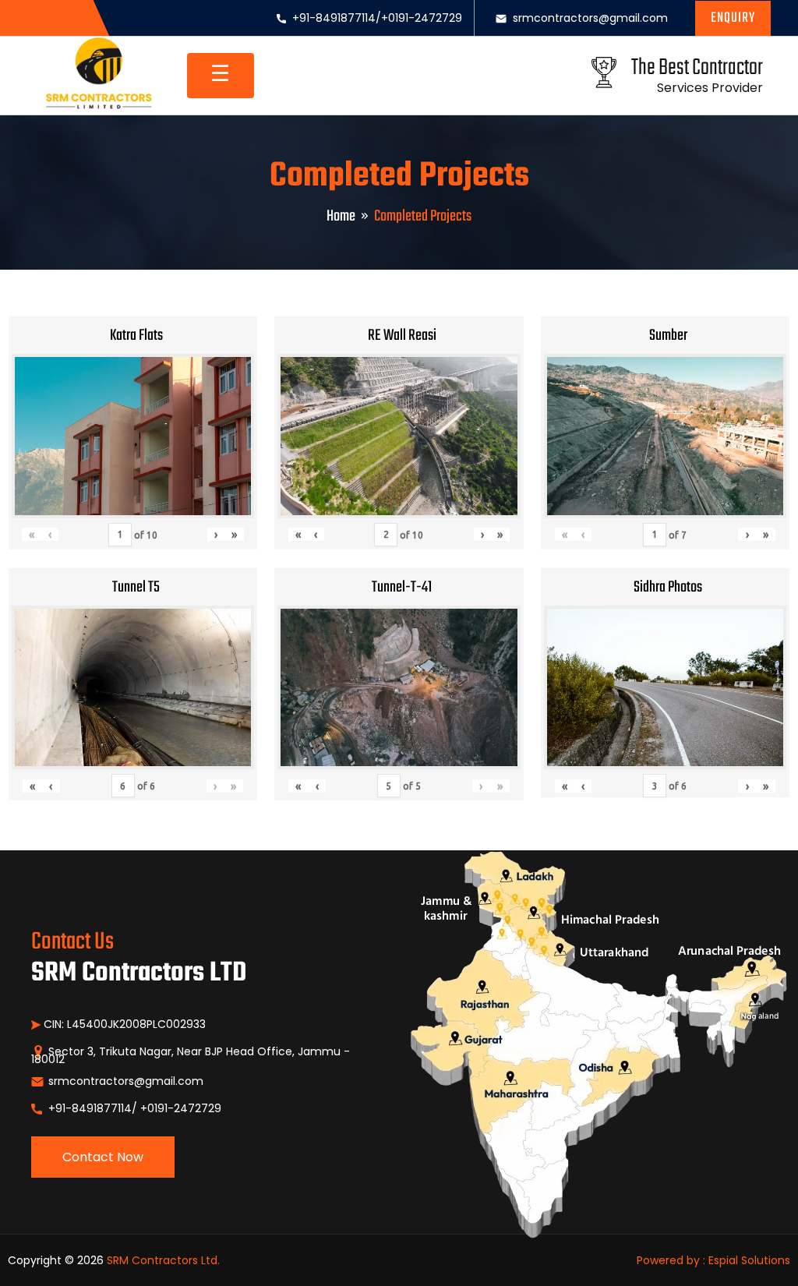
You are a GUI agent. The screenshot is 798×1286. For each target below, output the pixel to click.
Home (341, 216)
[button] (733, 18)
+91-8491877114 (334, 18)
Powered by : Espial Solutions (713, 1260)
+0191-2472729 (421, 18)
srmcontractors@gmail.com (590, 18)
